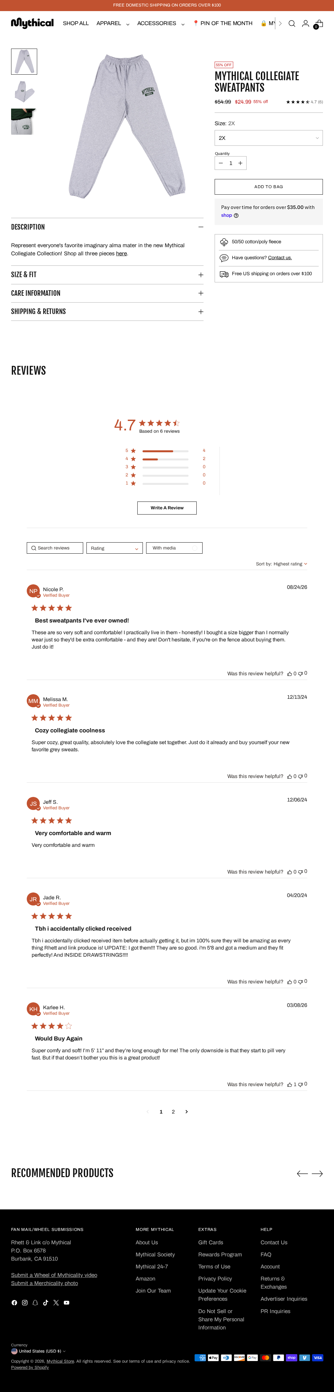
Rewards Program (220, 1254)
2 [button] (173, 1112)
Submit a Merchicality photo (44, 1283)
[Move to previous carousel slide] (302, 1173)
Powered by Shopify (30, 1367)
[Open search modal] (291, 23)
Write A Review (167, 507)
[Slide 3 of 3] (24, 122)
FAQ (266, 1254)
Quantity (222, 153)
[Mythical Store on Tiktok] (46, 1303)
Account (270, 1267)
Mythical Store (60, 1361)
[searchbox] (55, 548)
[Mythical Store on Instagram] (25, 1303)
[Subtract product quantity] (221, 163)
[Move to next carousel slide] (317, 1173)
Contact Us (274, 1242)
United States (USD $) (40, 1351)
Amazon (145, 1279)
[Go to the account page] (305, 23)
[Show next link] (280, 23)
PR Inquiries (275, 1311)
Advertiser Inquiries (284, 1299)
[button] (125, 127)
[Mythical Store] (32, 23)
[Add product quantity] (240, 163)
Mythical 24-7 (152, 1267)
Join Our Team (153, 1291)
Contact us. (280, 257)
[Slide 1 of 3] (24, 62)
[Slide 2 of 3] (24, 92)
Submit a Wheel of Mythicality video (54, 1275)
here (121, 253)
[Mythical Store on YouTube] (67, 1303)
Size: (225, 123)
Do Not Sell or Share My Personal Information (221, 1319)
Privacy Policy (215, 1279)
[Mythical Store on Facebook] (15, 1303)
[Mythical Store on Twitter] (57, 1303)
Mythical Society (155, 1254)
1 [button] (161, 1112)
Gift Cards (210, 1242)
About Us (147, 1242)
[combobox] (281, 563)
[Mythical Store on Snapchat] (36, 1303)
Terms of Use (214, 1267)
